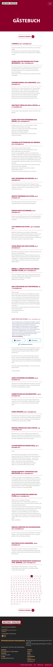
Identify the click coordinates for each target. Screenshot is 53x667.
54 (40, 582)
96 (16, 591)
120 (17, 595)
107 (15, 593)
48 (26, 582)
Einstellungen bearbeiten (26, 344)
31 (16, 580)
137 (34, 597)
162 (12, 604)
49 (28, 582)
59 (21, 584)
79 (38, 586)
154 (20, 601)
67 (40, 584)
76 (30, 586)
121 (20, 595)
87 (25, 589)
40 (37, 580)
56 (13, 584)
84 (18, 589)
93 (40, 589)
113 (30, 593)
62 (28, 584)
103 (35, 591)
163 (14, 604)
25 (32, 578)
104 (38, 591)
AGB (35, 665)
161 (39, 601)
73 (23, 586)
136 (31, 597)
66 (37, 584)
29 (11, 580)
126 (34, 595)
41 (39, 580)
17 (13, 578)
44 (16, 582)
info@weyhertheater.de (7, 658)
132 (20, 597)
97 (19, 591)
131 (17, 597)
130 (15, 597)
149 (37, 599)
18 (15, 578)
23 (27, 578)
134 (25, 597)
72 (21, 586)
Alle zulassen (34, 340)
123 (25, 595)
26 (34, 578)
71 (18, 586)
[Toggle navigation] (50, 3)
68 (11, 586)
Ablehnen (18, 340)
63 (30, 584)
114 (33, 593)
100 (27, 591)
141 (14, 599)
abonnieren (30, 661)
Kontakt (4, 631)
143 (20, 599)
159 (33, 601)
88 (28, 589)
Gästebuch (4, 629)
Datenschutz (48, 665)
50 (30, 582)
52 (35, 582)
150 (40, 599)
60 (23, 584)
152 (14, 601)
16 (11, 578)
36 (27, 580)
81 (11, 589)
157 (28, 601)
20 (20, 578)
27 (37, 578)
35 (25, 580)
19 (18, 578)
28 (39, 578)
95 (14, 591)
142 (17, 599)
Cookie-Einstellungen (26, 665)
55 (11, 584)
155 (22, 601)
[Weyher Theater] (9, 4)
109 (20, 593)
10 (29, 576)
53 (37, 582)
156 (25, 601)
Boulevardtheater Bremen (9, 627)
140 (12, 599)
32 (18, 580)
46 (21, 582)
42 (11, 582)
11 (31, 576)
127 (36, 595)
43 (14, 582)
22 (25, 578)
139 (39, 597)
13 (35, 576)
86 (23, 589)
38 (32, 580)
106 (12, 593)
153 (17, 601)
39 (35, 580)
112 (28, 593)
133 (23, 597)
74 (26, 586)
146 (28, 599)
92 (38, 589)
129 (12, 597)
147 (31, 599)
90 (33, 589)
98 (21, 591)
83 (16, 589)
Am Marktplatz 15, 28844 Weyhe (9, 651)
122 (22, 595)
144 (23, 599)
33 (20, 580)
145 (25, 599)
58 (18, 584)
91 (35, 589)
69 (14, 586)
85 (21, 589)
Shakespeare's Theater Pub (9, 633)
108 (17, 593)
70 (16, 586)
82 (13, 589)
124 (28, 595)
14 (38, 576)
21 (22, 578)
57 (16, 584)
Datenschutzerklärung (17, 336)
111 (25, 593)
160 (36, 601)
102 (32, 591)
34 (23, 580)
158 (31, 601)
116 (38, 593)
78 (35, 586)
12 (33, 576)
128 (39, 595)
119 (14, 595)
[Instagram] (5, 636)
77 (33, 586)
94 (11, 591)
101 (29, 591)
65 (35, 584)
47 (23, 582)
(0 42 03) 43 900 (5, 655)
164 (17, 604)
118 (11, 595)
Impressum (40, 665)
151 (11, 601)
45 (18, 582)
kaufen (29, 651)
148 (34, 599)
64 (32, 584)
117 (41, 593)
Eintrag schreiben (25, 36)
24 (30, 578)
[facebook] (3, 636)
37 (30, 580)
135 (28, 597)
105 (40, 591)
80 (40, 586)
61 (25, 584)
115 (36, 593)
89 (30, 589)
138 (36, 597)
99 (24, 591)
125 (31, 595)
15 (40, 576)
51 (33, 582)
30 (14, 580)
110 (23, 593)
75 (28, 586)
